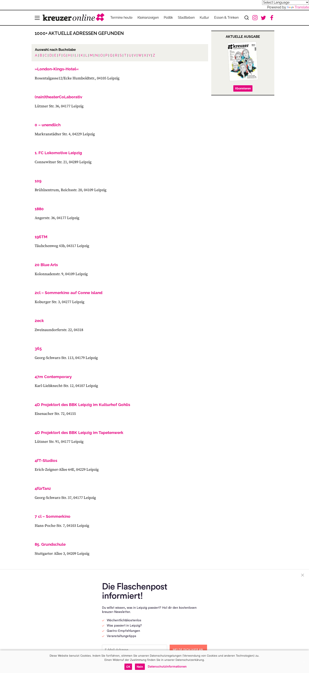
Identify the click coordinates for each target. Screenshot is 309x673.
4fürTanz (43, 488)
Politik (168, 18)
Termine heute (121, 18)
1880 (39, 208)
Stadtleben (186, 18)
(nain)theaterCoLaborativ (58, 97)
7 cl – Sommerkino (52, 516)
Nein (140, 666)
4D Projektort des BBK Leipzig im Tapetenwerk (79, 432)
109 (38, 181)
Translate (302, 7)
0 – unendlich (48, 124)
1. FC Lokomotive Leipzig (58, 152)
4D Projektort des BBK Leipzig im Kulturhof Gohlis (82, 404)
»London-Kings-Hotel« (57, 69)
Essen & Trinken (226, 18)
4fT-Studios (46, 460)
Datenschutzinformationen (167, 666)
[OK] (304, 662)
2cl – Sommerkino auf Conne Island (68, 292)
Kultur (204, 18)
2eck (39, 320)
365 (38, 348)
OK (128, 666)
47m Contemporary (53, 376)
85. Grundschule (50, 544)
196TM (41, 236)
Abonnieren (243, 88)
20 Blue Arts (46, 264)
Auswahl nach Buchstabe (55, 50)
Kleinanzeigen (148, 18)
